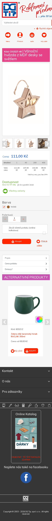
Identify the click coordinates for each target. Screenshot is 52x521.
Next (47, 144)
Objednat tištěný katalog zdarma (26, 458)
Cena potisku (11, 263)
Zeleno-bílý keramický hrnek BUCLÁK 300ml (24, 335)
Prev (4, 144)
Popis (7, 258)
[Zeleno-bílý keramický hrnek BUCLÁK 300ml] (26, 304)
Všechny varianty (16, 190)
